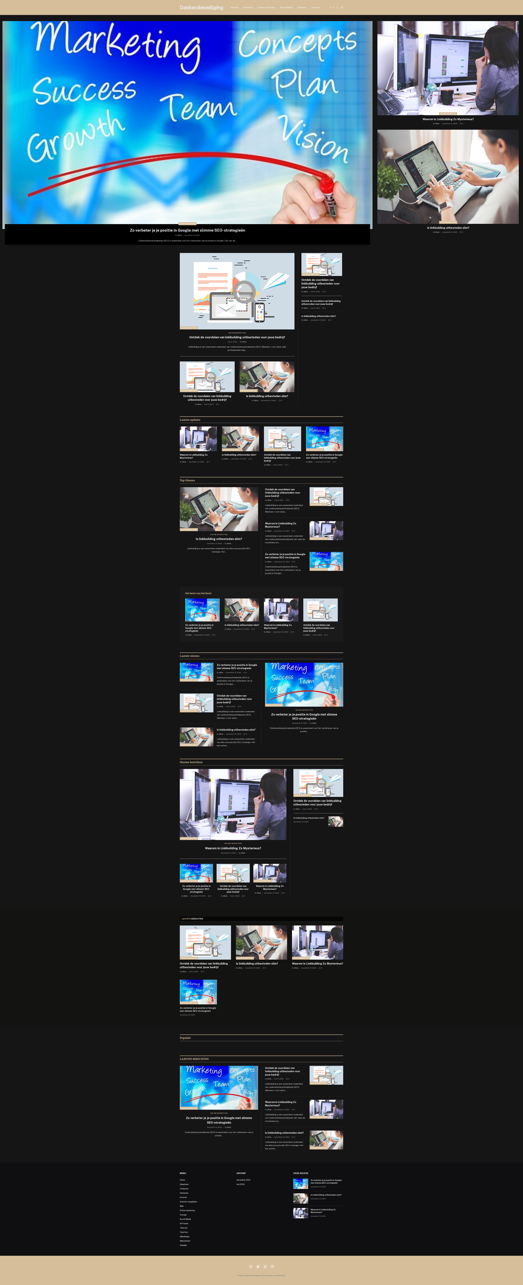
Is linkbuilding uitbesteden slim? (448, 227)
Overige (183, 1215)
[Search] (342, 7)
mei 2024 (241, 1184)
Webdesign (184, 1236)
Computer (184, 1189)
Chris (180, 235)
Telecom (315, 7)
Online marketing (266, 7)
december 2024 (243, 1180)
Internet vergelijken (188, 1202)
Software (302, 7)
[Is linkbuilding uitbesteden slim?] (448, 177)
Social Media (286, 7)
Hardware (248, 7)
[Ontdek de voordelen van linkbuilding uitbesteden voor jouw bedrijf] (237, 291)
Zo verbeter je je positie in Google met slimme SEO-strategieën (187, 230)
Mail (181, 1206)
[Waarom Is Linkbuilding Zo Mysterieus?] (448, 68)
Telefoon (184, 1232)
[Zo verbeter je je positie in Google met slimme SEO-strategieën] (187, 125)
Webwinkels (185, 1241)
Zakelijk (183, 1245)
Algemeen (184, 1184)
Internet (234, 7)
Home (182, 1180)
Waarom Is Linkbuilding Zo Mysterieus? (448, 119)
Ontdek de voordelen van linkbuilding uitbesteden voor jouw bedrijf (237, 337)
